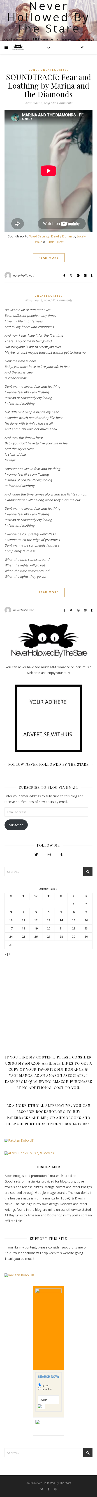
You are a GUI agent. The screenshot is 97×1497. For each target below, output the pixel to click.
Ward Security (39, 236)
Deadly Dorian (61, 236)
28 (61, 936)
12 (35, 920)
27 (48, 936)
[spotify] (55, 1489)
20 (48, 928)
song (33, 69)
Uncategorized (55, 69)
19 (35, 928)
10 (10, 920)
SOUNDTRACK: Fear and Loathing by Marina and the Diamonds (48, 85)
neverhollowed (23, 275)
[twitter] (42, 1489)
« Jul (7, 954)
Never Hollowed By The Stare (48, 17)
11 (23, 920)
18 (23, 928)
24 (10, 936)
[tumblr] (49, 1489)
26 (35, 936)
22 (73, 928)
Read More (49, 258)
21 (61, 928)
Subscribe (16, 825)
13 (48, 920)
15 (73, 920)
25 (23, 936)
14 (61, 920)
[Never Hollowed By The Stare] (18, 47)
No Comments (62, 103)
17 (10, 928)
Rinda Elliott (55, 242)
